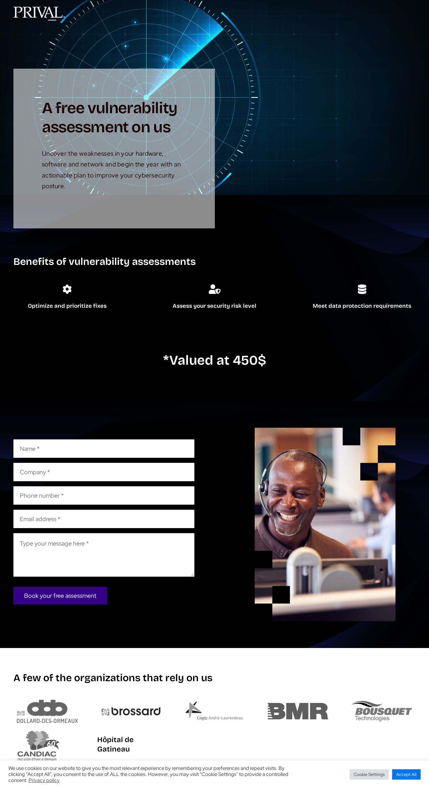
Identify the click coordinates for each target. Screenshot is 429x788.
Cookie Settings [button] (369, 774)
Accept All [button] (406, 774)
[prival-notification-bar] (39, 10)
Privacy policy (44, 780)
